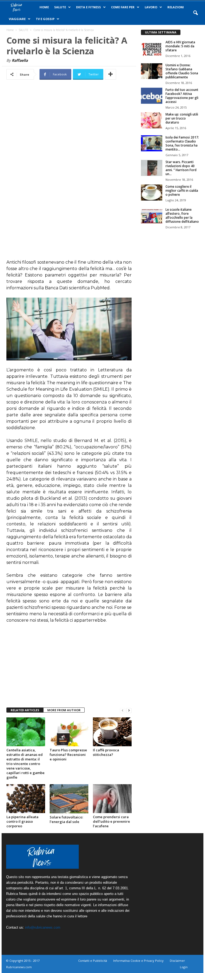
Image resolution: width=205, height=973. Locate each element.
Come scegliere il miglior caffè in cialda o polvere (181, 190)
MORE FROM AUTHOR (64, 710)
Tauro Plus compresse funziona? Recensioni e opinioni (68, 755)
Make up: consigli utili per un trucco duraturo (181, 118)
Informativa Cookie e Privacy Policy (138, 961)
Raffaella (20, 60)
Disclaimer (177, 961)
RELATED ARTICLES (25, 710)
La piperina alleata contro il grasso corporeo (22, 821)
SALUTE (60, 7)
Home (44, 7)
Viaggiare (17, 19)
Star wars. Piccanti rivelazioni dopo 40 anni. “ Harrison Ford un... (180, 168)
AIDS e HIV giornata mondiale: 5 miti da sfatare (180, 46)
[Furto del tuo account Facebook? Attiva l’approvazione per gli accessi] (151, 96)
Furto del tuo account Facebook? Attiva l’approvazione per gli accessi (181, 95)
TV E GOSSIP (45, 19)
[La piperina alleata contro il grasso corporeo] (25, 798)
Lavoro (151, 7)
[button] (195, 13)
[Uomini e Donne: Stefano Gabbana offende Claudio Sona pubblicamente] (151, 71)
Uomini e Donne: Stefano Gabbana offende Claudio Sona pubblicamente (181, 71)
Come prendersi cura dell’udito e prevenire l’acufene (111, 821)
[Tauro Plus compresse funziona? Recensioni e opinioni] (69, 731)
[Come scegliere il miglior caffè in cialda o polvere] (151, 192)
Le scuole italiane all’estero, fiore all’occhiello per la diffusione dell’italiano (182, 215)
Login (184, 967)
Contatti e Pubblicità (92, 961)
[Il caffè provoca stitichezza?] (112, 731)
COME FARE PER (123, 7)
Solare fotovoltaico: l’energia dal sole (66, 819)
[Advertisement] (69, 173)
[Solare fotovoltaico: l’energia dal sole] (69, 798)
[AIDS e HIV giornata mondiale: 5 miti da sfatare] (151, 48)
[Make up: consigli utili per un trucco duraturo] (151, 120)
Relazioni (175, 7)
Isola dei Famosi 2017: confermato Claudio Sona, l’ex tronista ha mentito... (182, 143)
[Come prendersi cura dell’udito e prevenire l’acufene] (112, 798)
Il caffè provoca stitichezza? (106, 752)
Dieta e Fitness (88, 7)
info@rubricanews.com (42, 927)
